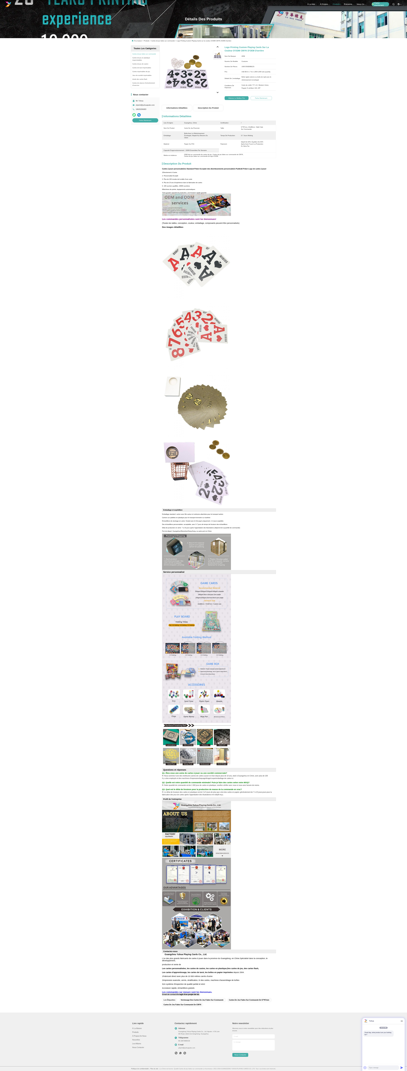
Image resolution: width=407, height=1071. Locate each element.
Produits (146, 41)
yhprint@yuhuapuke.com (145, 105)
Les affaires (136, 1044)
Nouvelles (136, 1040)
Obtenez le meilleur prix (236, 98)
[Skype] (139, 115)
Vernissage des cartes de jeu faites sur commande (202, 1000)
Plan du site (154, 1069)
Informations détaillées (176, 108)
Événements (349, 4)
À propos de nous (325, 4)
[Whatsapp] (134, 115)
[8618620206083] (180, 1053)
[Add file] (365, 1067)
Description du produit (208, 108)
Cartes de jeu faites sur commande (163, 41)
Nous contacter (138, 1047)
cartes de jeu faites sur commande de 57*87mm (249, 1000)
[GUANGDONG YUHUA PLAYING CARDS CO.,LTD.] (8, 4)
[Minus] (401, 1021)
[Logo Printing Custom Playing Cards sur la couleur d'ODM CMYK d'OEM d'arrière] (186, 70)
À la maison (312, 4)
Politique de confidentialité (140, 1069)
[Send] (401, 1067)
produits (336, 4)
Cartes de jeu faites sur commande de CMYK (182, 1005)
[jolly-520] (184, 1053)
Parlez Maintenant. (379, 4)
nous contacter (362, 4)
